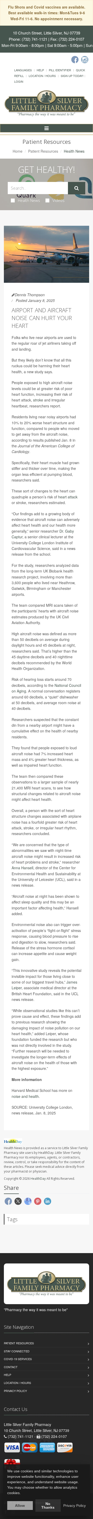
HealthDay (38, 1178)
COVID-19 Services (18, 1359)
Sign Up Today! (72, 76)
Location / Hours (42, 76)
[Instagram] (84, 59)
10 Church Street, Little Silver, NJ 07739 (46, 33)
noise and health (25, 1096)
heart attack (68, 496)
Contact (11, 1367)
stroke (38, 399)
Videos (58, 200)
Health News (29, 200)
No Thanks (48, 1505)
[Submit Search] (76, 188)
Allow (20, 1505)
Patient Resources (43, 151)
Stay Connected (16, 1351)
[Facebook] (75, 59)
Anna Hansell (22, 867)
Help (40, 70)
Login (18, 81)
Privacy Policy (15, 1391)
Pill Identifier (60, 70)
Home (17, 151)
